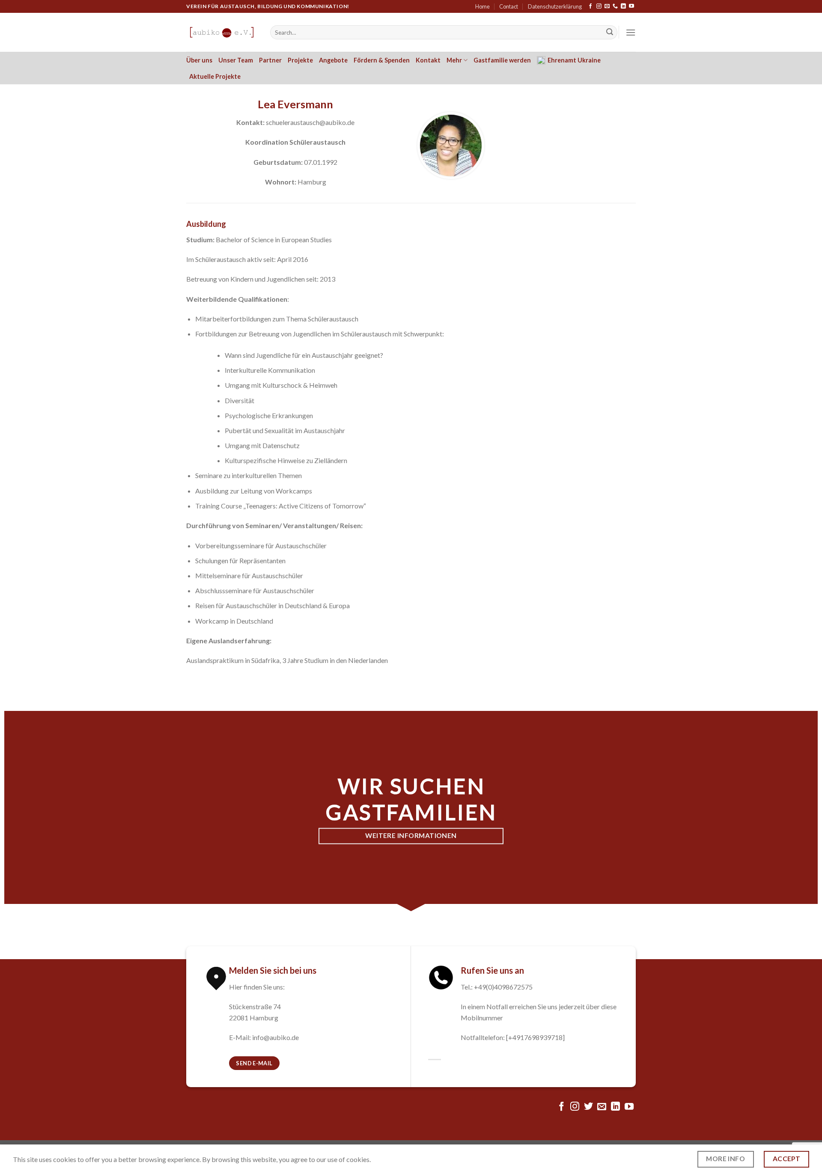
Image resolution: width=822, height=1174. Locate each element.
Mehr (454, 60)
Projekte (300, 60)
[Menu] (630, 32)
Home (482, 6)
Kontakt (428, 60)
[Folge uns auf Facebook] (590, 6)
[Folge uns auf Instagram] (599, 6)
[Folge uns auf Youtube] (631, 6)
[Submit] (609, 32)
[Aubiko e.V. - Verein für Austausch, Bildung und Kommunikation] (221, 32)
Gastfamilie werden (502, 60)
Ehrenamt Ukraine (574, 60)
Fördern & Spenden (382, 60)
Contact (508, 6)
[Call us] (615, 6)
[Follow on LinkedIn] (623, 6)
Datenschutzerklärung (555, 6)
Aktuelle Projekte (215, 76)
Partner (270, 60)
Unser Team (235, 60)
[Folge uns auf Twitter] (588, 1107)
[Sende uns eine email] (607, 6)
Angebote (333, 60)
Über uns (199, 60)
